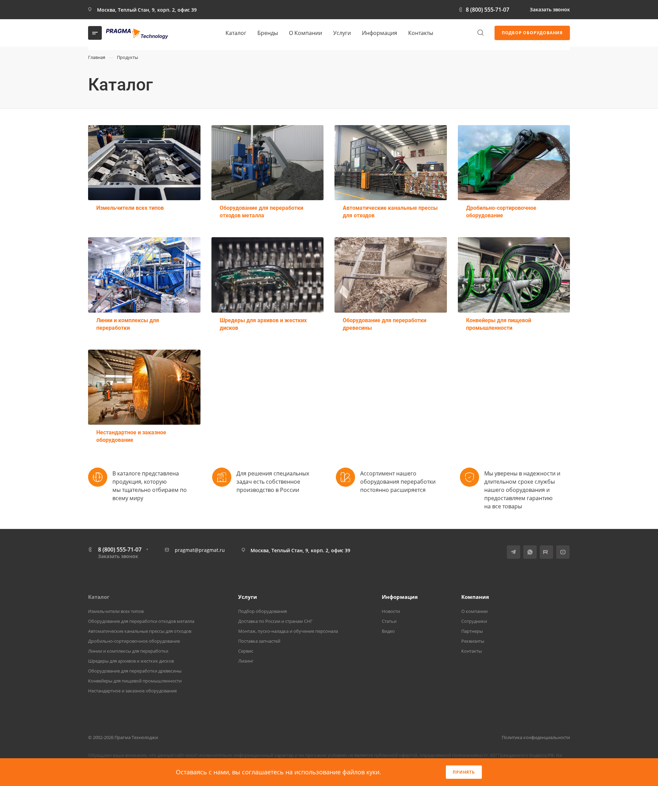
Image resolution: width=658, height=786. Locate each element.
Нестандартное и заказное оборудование (131, 436)
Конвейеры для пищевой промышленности (498, 324)
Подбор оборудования (262, 611)
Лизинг (246, 661)
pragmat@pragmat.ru (200, 550)
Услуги (247, 596)
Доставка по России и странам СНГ (275, 621)
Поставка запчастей (259, 641)
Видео (388, 631)
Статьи (389, 621)
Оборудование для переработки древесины (384, 324)
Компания (475, 596)
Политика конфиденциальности (536, 737)
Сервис (245, 651)
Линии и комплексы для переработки (127, 324)
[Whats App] (321, 9)
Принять (464, 772)
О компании (474, 611)
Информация (400, 596)
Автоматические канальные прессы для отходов (390, 212)
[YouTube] (346, 9)
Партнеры (472, 631)
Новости (391, 611)
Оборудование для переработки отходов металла (261, 212)
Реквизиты (472, 641)
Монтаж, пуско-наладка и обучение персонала (288, 631)
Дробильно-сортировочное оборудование (501, 212)
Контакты (471, 651)
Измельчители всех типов (130, 208)
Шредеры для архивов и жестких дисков (263, 324)
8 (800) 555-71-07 (487, 9)
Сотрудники (474, 621)
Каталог (98, 596)
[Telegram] (309, 9)
